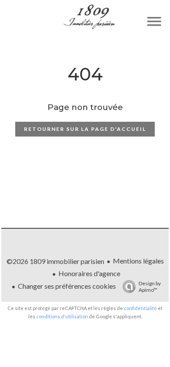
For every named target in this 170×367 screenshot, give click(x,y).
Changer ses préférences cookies (67, 286)
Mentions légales (138, 261)
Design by (150, 286)
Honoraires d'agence (89, 273)
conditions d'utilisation (62, 316)
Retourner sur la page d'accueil (85, 129)
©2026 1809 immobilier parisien (55, 261)
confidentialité (140, 308)
